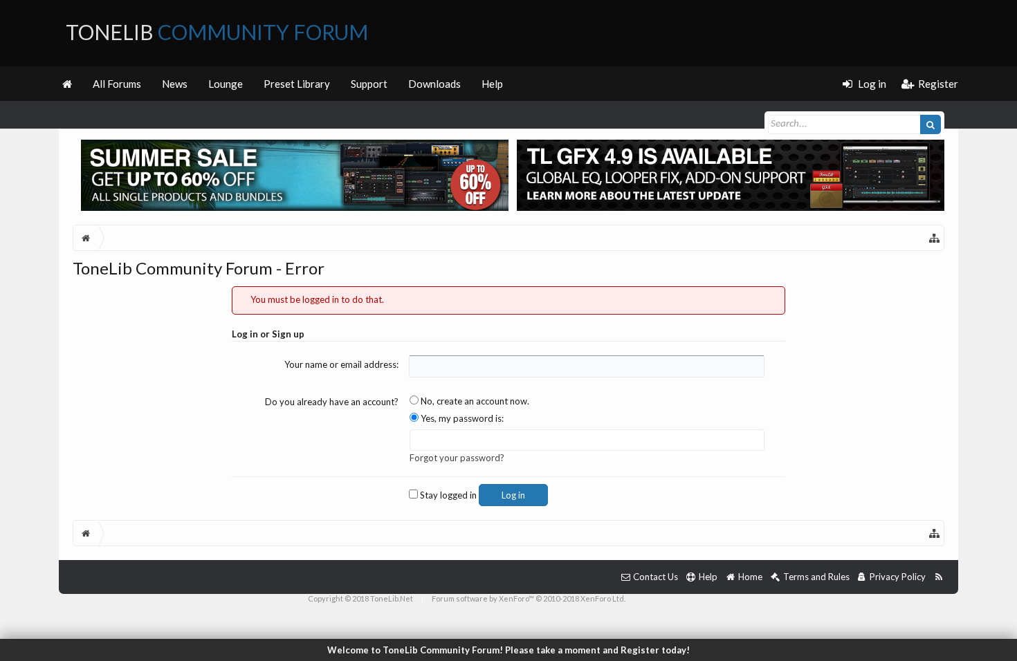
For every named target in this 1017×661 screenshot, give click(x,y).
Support (369, 83)
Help (492, 83)
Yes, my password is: (461, 418)
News (174, 83)
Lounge (225, 83)
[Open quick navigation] (934, 237)
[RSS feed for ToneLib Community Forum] (938, 577)
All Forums (117, 83)
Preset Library (297, 83)
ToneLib (217, 31)
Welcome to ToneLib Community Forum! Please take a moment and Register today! (508, 649)
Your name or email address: (341, 364)
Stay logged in (447, 495)
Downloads (434, 83)
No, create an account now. (474, 401)
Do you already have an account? (331, 401)
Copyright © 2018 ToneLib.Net (360, 598)
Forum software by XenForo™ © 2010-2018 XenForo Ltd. (528, 598)
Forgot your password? (457, 457)
